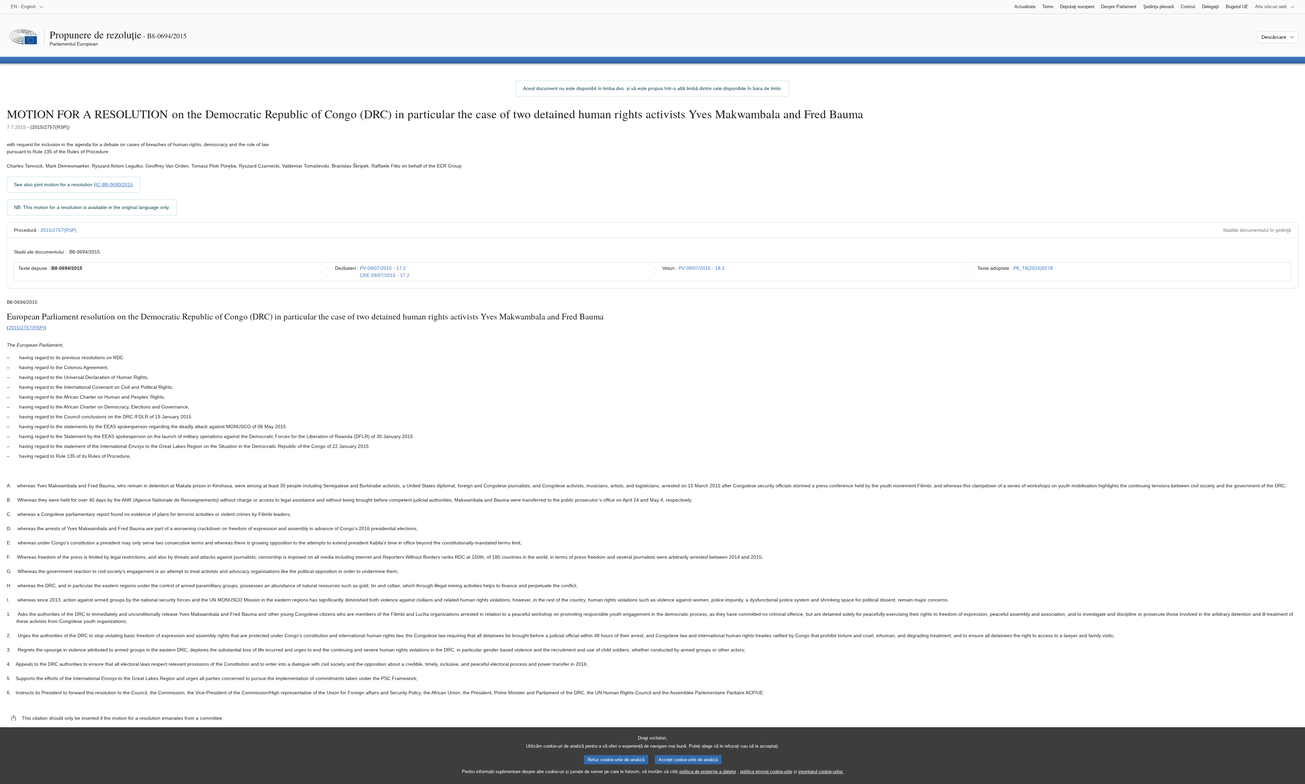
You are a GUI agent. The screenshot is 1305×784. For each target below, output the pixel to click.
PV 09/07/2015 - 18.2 (702, 268)
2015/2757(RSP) (58, 230)
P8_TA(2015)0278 (1033, 268)
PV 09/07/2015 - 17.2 (383, 268)
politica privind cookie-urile (766, 771)
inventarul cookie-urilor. (820, 771)
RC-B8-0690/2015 (113, 184)
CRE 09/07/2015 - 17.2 (385, 275)
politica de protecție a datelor (707, 771)
